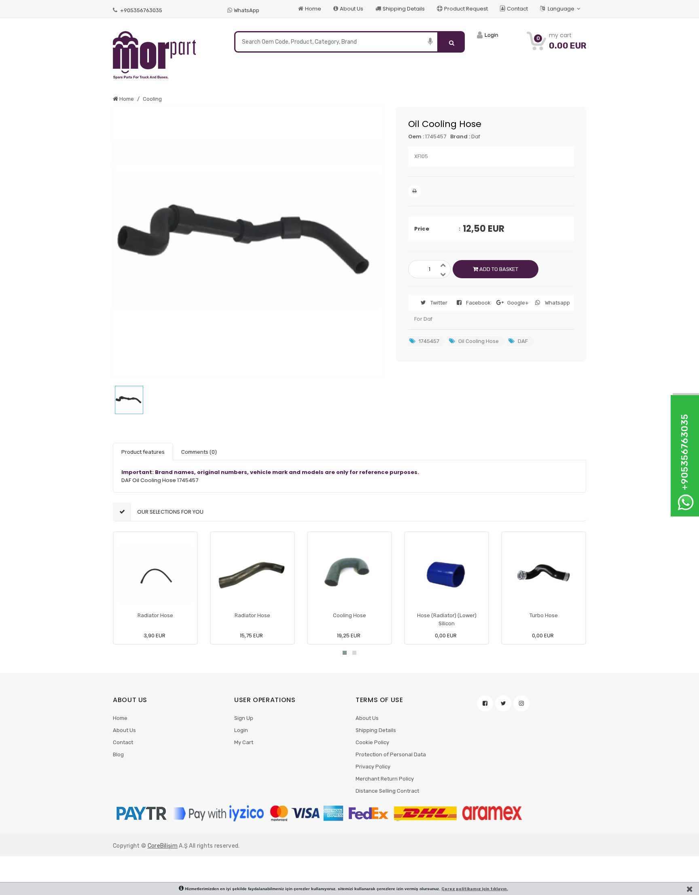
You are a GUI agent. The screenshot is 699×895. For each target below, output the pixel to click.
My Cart (243, 742)
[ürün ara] (451, 42)
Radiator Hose (155, 615)
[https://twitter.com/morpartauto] (503, 703)
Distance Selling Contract (387, 791)
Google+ (518, 303)
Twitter (438, 303)
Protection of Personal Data (391, 754)
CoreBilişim (163, 845)
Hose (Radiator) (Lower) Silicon (447, 619)
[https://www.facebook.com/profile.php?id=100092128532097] (485, 703)
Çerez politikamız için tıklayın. (474, 889)
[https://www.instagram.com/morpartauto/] (521, 703)
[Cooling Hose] (349, 573)
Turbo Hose (544, 615)
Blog (118, 754)
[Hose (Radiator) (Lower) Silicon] (446, 573)
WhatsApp (246, 10)
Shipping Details (404, 9)
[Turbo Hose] (543, 573)
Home (313, 9)
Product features (143, 452)
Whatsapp (557, 303)
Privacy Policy (373, 767)
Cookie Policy (372, 742)
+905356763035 (140, 10)
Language (561, 9)
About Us (351, 9)
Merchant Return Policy (385, 779)
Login (241, 730)
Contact (517, 9)
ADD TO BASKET (498, 269)
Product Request (466, 9)
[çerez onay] (689, 889)
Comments (199, 452)
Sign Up (243, 718)
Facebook (478, 303)
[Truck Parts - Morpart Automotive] (167, 55)
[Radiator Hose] (155, 573)
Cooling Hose (349, 615)
